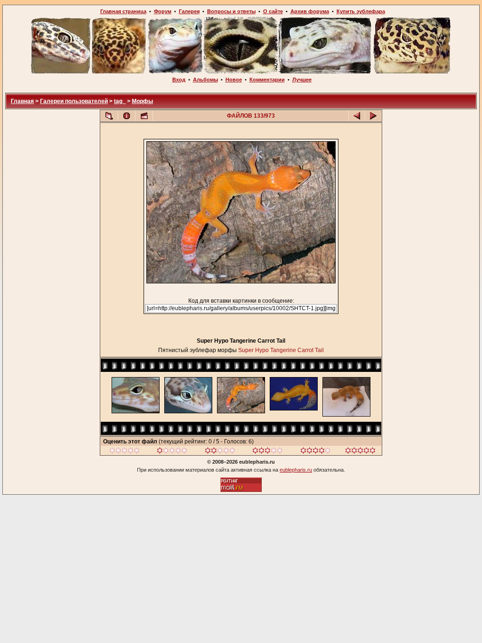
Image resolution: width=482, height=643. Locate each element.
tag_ (120, 101)
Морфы (142, 101)
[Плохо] (172, 452)
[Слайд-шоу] (144, 116)
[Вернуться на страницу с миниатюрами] (109, 116)
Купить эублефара (361, 11)
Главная (22, 101)
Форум (162, 11)
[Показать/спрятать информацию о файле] (126, 116)
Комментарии (267, 79)
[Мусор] (124, 452)
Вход (178, 79)
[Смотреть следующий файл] (373, 116)
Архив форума (309, 11)
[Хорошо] (267, 452)
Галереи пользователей (74, 101)
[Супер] (360, 452)
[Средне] (220, 452)
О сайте (273, 11)
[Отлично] (315, 452)
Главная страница (123, 11)
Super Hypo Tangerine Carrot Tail (281, 350)
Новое (233, 79)
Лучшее (302, 79)
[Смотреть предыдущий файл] (357, 116)
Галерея (189, 11)
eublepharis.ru (296, 470)
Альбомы (205, 79)
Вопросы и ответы (231, 11)
